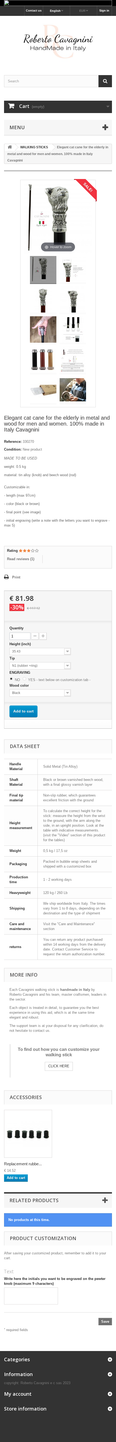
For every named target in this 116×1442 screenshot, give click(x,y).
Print (16, 577)
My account (18, 1394)
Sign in (104, 10)
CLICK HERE (58, 1066)
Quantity (16, 628)
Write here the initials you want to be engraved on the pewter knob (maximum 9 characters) (54, 1281)
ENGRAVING (20, 673)
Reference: (13, 442)
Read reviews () (20, 559)
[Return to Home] (10, 147)
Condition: (13, 449)
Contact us (34, 10)
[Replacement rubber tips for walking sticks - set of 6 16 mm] (28, 1134)
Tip (12, 658)
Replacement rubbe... (23, 1164)
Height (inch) (20, 644)
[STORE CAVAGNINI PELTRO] (58, 40)
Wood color (19, 685)
